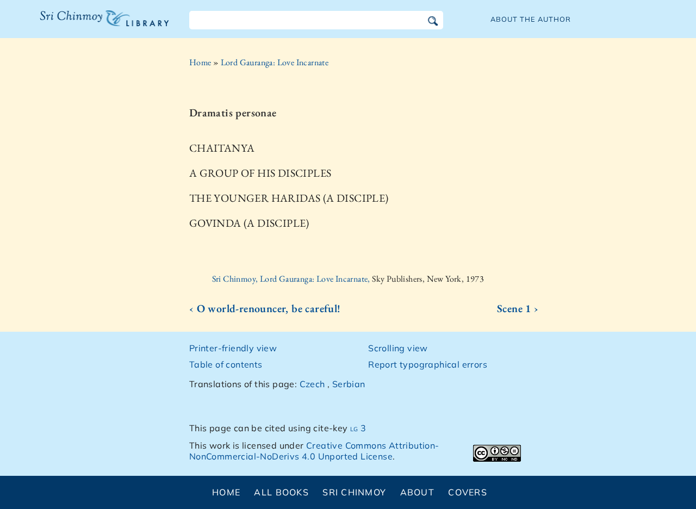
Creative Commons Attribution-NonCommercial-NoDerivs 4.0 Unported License (314, 451)
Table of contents (226, 364)
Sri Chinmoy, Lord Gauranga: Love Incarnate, (292, 278)
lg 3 (358, 428)
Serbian (348, 383)
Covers (467, 492)
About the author (530, 19)
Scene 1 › (518, 308)
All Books (281, 492)
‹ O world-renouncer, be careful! (265, 308)
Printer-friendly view (233, 348)
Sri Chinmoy (354, 492)
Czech (312, 383)
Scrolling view (398, 348)
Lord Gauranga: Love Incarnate (275, 62)
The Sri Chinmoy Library (82, 25)
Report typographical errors (427, 364)
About (417, 492)
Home (200, 62)
